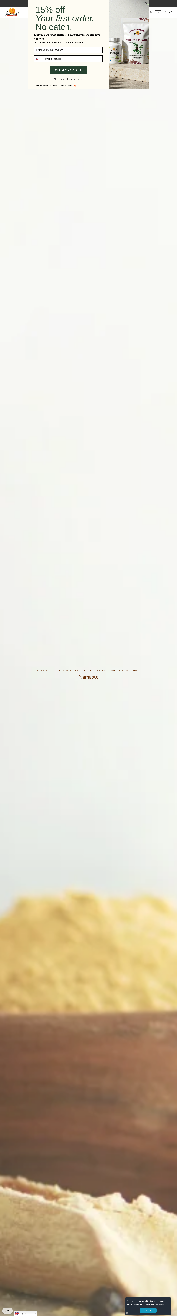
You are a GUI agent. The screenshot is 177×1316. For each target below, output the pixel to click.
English (23, 1313)
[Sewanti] (12, 12)
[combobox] (39, 59)
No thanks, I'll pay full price (68, 78)
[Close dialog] (146, 3)
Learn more (159, 1304)
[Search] (151, 12)
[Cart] (170, 12)
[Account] (165, 12)
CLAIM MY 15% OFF (68, 70)
